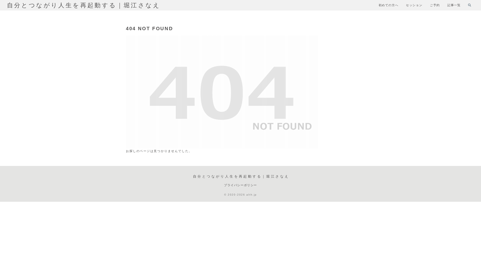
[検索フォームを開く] (469, 5)
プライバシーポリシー (240, 185)
